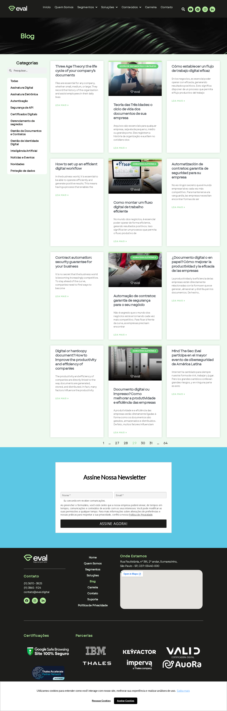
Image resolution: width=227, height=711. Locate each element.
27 (117, 443)
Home (93, 557)
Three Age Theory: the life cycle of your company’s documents (76, 71)
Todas (14, 81)
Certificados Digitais (23, 114)
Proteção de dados (22, 171)
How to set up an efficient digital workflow (76, 166)
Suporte (92, 599)
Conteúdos (130, 7)
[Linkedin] (212, 9)
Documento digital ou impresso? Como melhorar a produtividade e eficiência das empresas (135, 396)
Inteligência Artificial (23, 151)
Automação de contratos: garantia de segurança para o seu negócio (135, 300)
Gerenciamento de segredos (22, 122)
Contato (167, 7)
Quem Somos (64, 7)
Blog (93, 581)
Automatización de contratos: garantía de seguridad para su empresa (190, 171)
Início (47, 7)
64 (165, 443)
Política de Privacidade (140, 514)
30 (143, 443)
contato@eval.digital (37, 592)
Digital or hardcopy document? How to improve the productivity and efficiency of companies (75, 359)
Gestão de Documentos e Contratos (26, 132)
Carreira (151, 7)
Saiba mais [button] (183, 690)
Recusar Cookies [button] (101, 700)
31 (150, 443)
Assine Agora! (113, 523)
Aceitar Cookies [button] (125, 700)
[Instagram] (205, 9)
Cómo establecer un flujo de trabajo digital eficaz (193, 68)
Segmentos (92, 569)
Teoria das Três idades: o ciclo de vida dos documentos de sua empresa (133, 111)
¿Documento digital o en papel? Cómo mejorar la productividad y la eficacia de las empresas (193, 264)
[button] (183, 9)
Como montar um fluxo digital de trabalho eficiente (133, 207)
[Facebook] (198, 9)
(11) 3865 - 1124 (32, 588)
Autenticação (19, 101)
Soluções (107, 7)
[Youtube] (190, 9)
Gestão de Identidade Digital (24, 142)
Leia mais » (62, 105)
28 (126, 443)
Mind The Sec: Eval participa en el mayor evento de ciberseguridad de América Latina (193, 357)
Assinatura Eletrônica (24, 94)
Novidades (17, 164)
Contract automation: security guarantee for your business (73, 262)
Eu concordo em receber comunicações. (84, 500)
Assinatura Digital (21, 88)
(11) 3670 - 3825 (33, 583)
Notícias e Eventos (22, 157)
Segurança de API (21, 108)
